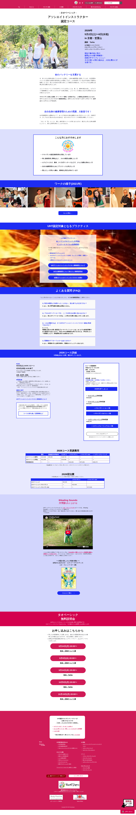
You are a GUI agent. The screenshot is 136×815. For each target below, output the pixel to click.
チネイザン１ (92, 396)
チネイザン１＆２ (93, 401)
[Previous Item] (133, 197)
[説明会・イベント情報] (127, 803)
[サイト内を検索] (120, 3)
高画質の (86, 552)
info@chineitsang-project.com (68, 809)
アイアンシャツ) (60, 253)
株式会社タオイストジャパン (66, 791)
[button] (101, 389)
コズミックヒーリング (95, 419)
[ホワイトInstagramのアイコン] (80, 3)
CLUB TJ (49, 465)
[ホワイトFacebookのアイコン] (82, 3)
